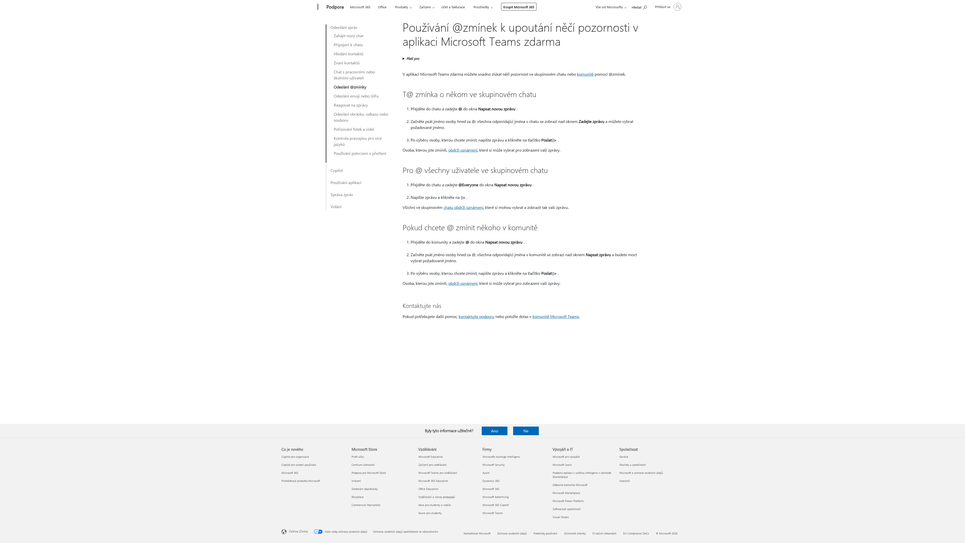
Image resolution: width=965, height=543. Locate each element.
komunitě (585, 74)
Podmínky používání (545, 533)
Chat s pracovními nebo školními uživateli (354, 74)
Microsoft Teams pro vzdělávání (437, 473)
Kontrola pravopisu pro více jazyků (358, 141)
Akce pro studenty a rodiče (434, 505)
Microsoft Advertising (495, 497)
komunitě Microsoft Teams (556, 316)
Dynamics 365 (491, 481)
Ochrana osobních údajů (512, 533)
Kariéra (623, 457)
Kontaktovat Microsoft (477, 533)
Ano (494, 430)
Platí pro (412, 58)
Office (382, 7)
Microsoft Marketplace (566, 493)
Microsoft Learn (562, 465)
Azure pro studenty (430, 513)
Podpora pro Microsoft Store (369, 473)
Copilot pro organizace (295, 457)
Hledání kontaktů (348, 53)
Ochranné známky (575, 533)
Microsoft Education (430, 457)
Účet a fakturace (453, 7)
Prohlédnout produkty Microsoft (300, 481)
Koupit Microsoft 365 (518, 7)
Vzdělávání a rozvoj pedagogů (436, 497)
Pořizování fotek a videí (354, 129)
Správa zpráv (341, 194)
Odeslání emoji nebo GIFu (356, 96)
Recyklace (358, 497)
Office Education (428, 489)
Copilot (336, 170)
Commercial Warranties (366, 505)
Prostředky (481, 7)
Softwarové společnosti (567, 509)
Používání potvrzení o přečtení (360, 153)
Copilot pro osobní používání (298, 465)
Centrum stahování (363, 465)
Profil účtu (358, 457)
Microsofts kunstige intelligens (501, 457)
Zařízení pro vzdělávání (432, 465)
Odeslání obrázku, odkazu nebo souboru (361, 117)
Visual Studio (561, 517)
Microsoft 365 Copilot (495, 505)
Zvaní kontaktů (347, 62)
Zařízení (425, 7)
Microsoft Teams (492, 513)
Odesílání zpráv (343, 27)
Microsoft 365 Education (433, 481)
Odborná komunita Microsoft (570, 485)
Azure (486, 473)
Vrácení (356, 481)
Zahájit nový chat (348, 35)
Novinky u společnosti (632, 465)
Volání (336, 206)
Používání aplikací (345, 182)
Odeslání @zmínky (350, 86)
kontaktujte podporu (476, 316)
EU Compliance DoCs (636, 533)
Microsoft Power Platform (568, 501)
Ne (525, 430)
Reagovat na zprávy (351, 105)
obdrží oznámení (462, 150)
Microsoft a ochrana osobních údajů (641, 473)
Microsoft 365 (360, 7)
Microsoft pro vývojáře (566, 457)
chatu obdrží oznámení (463, 207)
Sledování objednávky (365, 489)
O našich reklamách (604, 533)
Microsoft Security (493, 465)
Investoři (624, 481)
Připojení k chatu (348, 44)
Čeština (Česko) (298, 531)
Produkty (401, 7)
